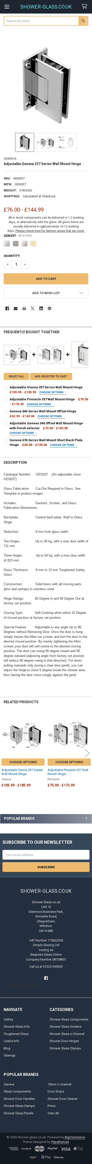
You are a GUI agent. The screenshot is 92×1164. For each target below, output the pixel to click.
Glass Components (17, 1091)
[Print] (24, 308)
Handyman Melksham (23, 985)
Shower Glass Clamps (65, 1048)
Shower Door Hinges (64, 1041)
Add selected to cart (51, 376)
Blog (7, 1048)
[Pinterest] (49, 308)
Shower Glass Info (17, 1026)
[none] (46, 86)
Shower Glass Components (69, 1019)
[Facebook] (7, 308)
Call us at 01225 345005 (46, 966)
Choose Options (51, 392)
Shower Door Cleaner (63, 1099)
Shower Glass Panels (18, 1113)
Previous (5, 753)
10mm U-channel (59, 1084)
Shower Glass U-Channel (67, 1034)
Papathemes (60, 1142)
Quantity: (12, 256)
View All (53, 1113)
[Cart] (85, 6)
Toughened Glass (16, 1034)
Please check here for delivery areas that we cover (50, 231)
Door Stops (56, 1091)
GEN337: (18, 236)
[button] (46, 292)
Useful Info (11, 1041)
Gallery (8, 1019)
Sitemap (9, 1055)
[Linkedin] (41, 308)
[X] (32, 308)
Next (87, 753)
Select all (16, 376)
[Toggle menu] (6, 6)
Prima (51, 1106)
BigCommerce (75, 1137)
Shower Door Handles (19, 1099)
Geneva (9, 1084)
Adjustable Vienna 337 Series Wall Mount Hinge (22, 772)
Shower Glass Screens (65, 1026)
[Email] (15, 308)
